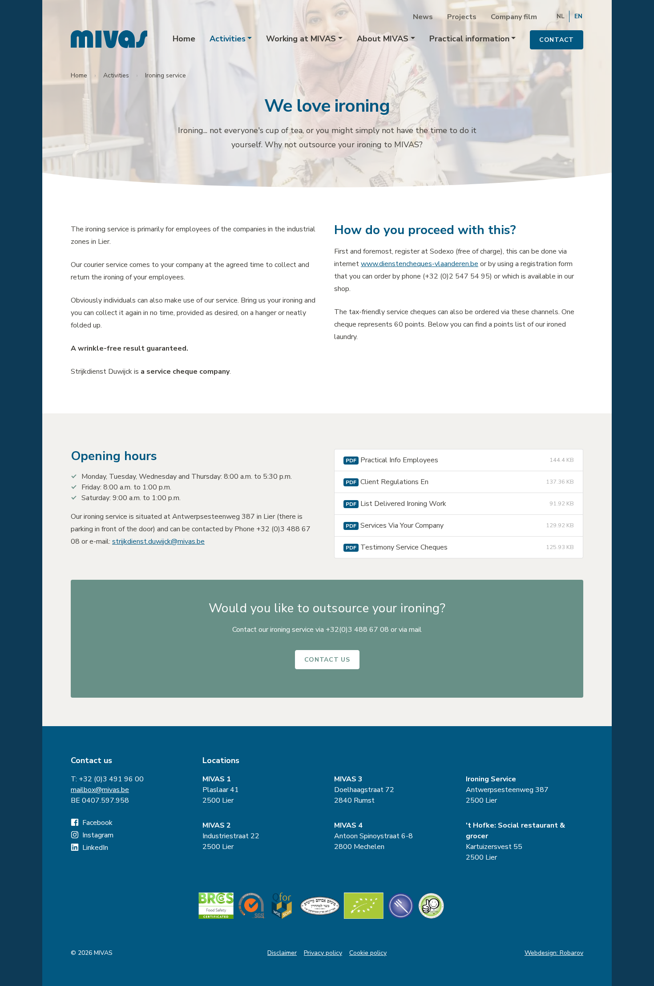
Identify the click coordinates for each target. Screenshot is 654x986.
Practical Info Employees (460, 460)
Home (184, 38)
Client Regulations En (460, 482)
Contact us (327, 659)
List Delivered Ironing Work (460, 504)
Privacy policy (323, 953)
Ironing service (165, 75)
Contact (556, 40)
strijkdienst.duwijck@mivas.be (158, 541)
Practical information (469, 38)
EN (578, 16)
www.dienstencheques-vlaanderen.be (419, 264)
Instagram (97, 835)
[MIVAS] (109, 39)
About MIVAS (382, 38)
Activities (228, 38)
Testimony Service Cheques (460, 547)
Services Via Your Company (460, 525)
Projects (461, 17)
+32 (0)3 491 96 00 (111, 779)
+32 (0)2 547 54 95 (457, 276)
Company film (514, 17)
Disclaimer (282, 953)
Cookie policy (368, 953)
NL (561, 16)
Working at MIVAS (301, 38)
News (423, 17)
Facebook (97, 823)
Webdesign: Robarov (554, 953)
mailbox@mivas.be (100, 790)
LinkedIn (94, 848)
